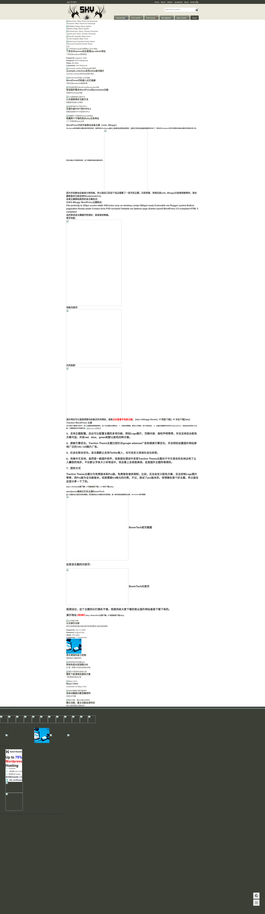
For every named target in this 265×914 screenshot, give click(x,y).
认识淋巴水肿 (73, 623)
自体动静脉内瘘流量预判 (78, 693)
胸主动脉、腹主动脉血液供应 (80, 703)
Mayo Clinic (72, 683)
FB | (69, 714)
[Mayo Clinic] (71, 680)
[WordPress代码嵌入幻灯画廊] (78, 77)
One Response (81, 65)
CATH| (40, 714)
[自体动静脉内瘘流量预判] (76, 690)
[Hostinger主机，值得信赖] (14, 765)
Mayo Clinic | (89, 714)
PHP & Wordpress (81, 60)
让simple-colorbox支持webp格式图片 (85, 71)
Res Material (166, 18)
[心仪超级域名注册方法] (75, 96)
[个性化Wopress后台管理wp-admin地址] (81, 48)
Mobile (169, 2)
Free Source (151, 18)
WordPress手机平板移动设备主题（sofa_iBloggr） (92, 125)
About (186, 2)
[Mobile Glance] (14, 801)
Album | (81, 714)
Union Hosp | (19, 714)
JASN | (60, 714)
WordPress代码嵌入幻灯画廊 (81, 80)
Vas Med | (28, 714)
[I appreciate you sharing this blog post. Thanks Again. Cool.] (36, 719)
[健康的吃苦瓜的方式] (58, 735)
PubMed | (112, 714)
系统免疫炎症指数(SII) (77, 664)
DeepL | (120, 714)
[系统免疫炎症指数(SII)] (75, 662)
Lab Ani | (74, 714)
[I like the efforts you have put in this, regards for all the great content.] (60, 719)
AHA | (6, 714)
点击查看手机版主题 (122, 419)
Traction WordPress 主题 (79, 423)
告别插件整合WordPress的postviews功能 (87, 90)
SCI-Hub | (105, 714)
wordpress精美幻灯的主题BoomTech (85, 491)
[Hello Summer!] (87, 11)
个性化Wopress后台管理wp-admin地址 (86, 51)
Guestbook (178, 2)
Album (163, 2)
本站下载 (179, 419)
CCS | (65, 714)
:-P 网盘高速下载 (91, 486)
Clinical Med (121, 18)
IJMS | (11, 714)
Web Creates (182, 18)
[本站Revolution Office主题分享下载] (20, 735)
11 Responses (81, 637)
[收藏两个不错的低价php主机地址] (79, 115)
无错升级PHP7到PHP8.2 (78, 109)
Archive (193, 2)
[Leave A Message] (256, 896)
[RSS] (14, 787)
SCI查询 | (97, 714)
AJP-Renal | (52, 714)
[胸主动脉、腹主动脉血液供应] (78, 700)
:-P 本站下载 (104, 486)
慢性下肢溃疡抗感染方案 (78, 674)
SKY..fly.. (69, 814)
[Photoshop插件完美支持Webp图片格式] (83, 735)
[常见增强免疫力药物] (73, 646)
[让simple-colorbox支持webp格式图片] (81, 68)
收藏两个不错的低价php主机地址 (82, 118)
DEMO (81, 615)
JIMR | (45, 714)
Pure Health (136, 18)
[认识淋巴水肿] (72, 620)
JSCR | (34, 714)
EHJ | (2, 714)
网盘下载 (165, 419)
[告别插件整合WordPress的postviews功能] (82, 87)
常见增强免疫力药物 (76, 655)
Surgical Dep (79, 632)
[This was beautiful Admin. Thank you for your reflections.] (68, 719)
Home (157, 2)
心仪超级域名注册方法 (77, 99)
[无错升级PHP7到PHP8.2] (76, 106)
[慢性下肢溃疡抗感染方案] (76, 671)
